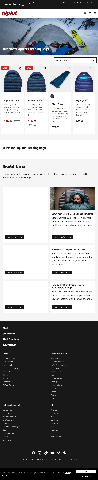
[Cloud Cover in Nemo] (52, 96)
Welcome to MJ (57, 358)
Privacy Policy (42, 459)
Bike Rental (7, 440)
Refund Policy (8, 385)
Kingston (54, 433)
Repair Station (8, 365)
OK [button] (86, 471)
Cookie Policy (56, 459)
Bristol (53, 416)
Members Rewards (10, 358)
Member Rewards (10, 416)
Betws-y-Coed (57, 413)
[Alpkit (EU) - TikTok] (46, 453)
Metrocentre (56, 436)
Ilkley (53, 426)
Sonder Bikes (9, 333)
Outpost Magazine (58, 361)
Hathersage (55, 423)
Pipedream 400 (11, 100)
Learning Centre (57, 385)
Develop (54, 395)
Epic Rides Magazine (59, 365)
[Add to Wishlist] (20, 68)
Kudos (53, 388)
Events (54, 398)
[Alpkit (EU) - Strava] (64, 453)
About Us (6, 371)
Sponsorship (8, 378)
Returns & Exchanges (11, 426)
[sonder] (7, 4)
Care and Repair (9, 433)
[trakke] (17, 4)
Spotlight (54, 381)
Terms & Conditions (26, 459)
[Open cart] (89, 13)
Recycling (7, 436)
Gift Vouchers (8, 420)
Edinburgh (55, 420)
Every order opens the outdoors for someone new (37, 3)
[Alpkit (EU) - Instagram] (40, 453)
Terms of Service (9, 381)
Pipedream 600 (35, 100)
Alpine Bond (7, 413)
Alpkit (5, 328)
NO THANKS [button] (86, 476)
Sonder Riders (56, 371)
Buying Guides (56, 378)
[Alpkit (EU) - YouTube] (52, 453)
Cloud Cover (57, 104)
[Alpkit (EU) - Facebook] (33, 453)
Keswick (54, 430)
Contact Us (7, 410)
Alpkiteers (55, 368)
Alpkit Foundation (11, 339)
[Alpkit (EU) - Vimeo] (58, 453)
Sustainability (62, 3)
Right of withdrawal (72, 459)
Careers (6, 375)
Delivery (6, 423)
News (53, 375)
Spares (5, 430)
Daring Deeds (56, 391)
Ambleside (55, 410)
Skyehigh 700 (82, 100)
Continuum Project (10, 368)
